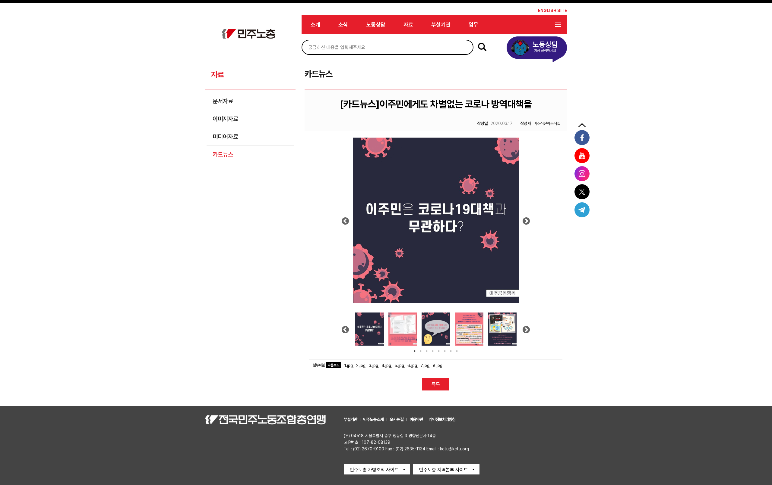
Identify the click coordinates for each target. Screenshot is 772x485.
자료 (408, 24)
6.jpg (412, 365)
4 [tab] (433, 351)
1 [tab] (415, 351)
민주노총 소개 (373, 419)
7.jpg (424, 365)
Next (526, 223)
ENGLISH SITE (552, 10)
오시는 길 (396, 419)
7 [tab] (451, 351)
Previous (345, 223)
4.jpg (386, 365)
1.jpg (348, 365)
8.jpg (437, 365)
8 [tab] (457, 351)
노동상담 (375, 24)
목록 (436, 384)
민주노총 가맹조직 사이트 (374, 470)
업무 (473, 24)
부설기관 (441, 24)
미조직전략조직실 (540, 123)
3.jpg (373, 365)
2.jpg (360, 365)
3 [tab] (427, 351)
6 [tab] (445, 351)
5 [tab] (439, 351)
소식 (343, 24)
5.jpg (399, 365)
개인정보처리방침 (442, 419)
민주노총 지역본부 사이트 (443, 470)
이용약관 (416, 419)
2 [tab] (421, 351)
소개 (315, 24)
